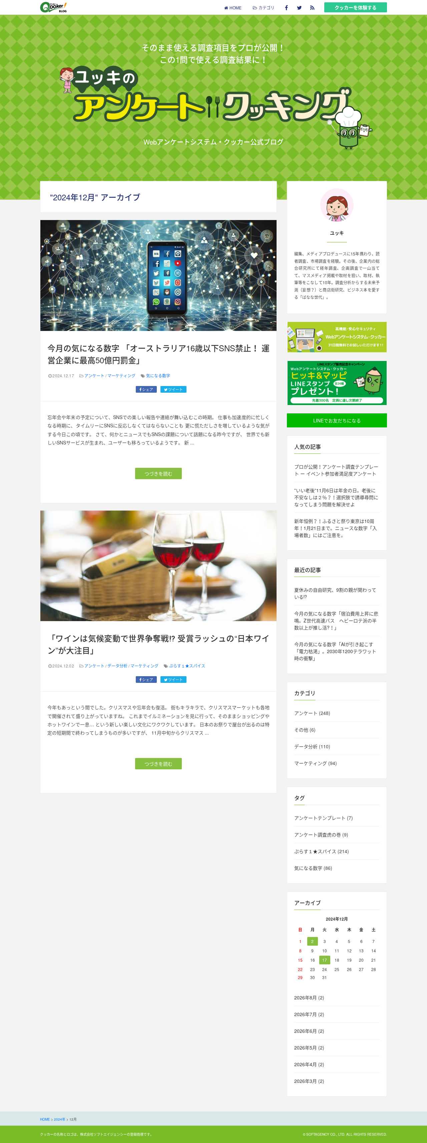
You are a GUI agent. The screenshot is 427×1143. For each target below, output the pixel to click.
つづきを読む (158, 473)
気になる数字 (158, 375)
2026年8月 (305, 997)
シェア (147, 389)
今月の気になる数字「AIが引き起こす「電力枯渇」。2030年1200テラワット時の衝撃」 (335, 651)
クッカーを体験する (356, 7)
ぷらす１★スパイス (187, 666)
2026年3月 (305, 1081)
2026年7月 (305, 1014)
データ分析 (117, 666)
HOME (236, 7)
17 (324, 960)
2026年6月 (305, 1030)
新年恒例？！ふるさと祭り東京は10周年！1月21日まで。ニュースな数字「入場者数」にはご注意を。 (335, 528)
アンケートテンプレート (320, 817)
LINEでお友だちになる (337, 420)
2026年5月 (305, 1047)
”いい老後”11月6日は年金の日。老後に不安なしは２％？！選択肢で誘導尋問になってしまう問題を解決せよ (336, 497)
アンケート (94, 375)
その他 (301, 729)
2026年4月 (305, 1064)
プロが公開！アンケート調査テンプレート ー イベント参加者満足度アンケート (336, 470)
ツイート (175, 389)
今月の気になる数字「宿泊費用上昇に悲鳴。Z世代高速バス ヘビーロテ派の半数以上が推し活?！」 (336, 620)
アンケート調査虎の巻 (317, 834)
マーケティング (121, 375)
